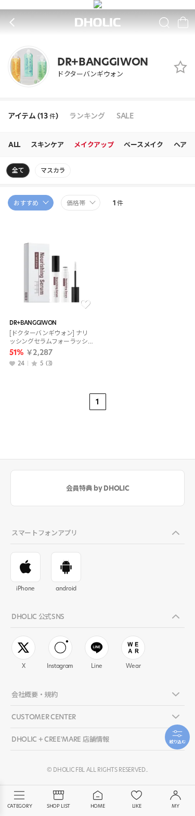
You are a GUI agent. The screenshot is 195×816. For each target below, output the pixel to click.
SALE (125, 116)
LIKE (136, 805)
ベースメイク (143, 144)
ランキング (87, 116)
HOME (97, 805)
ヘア (180, 144)
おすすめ (26, 203)
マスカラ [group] (53, 170)
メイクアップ (93, 144)
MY (175, 805)
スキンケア (47, 144)
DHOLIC (98, 22)
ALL (14, 144)
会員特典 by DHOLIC (97, 488)
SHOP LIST (58, 805)
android (66, 588)
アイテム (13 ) (33, 116)
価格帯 (76, 203)
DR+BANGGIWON (33, 323)
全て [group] (18, 170)
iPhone (25, 588)
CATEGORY (19, 805)
